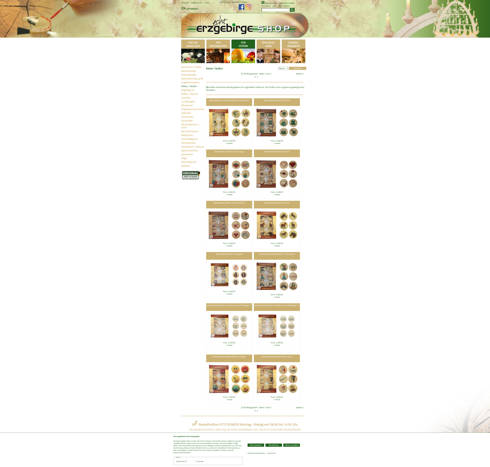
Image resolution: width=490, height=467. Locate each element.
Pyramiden (187, 120)
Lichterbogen (188, 101)
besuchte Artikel (286, 3)
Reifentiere (187, 135)
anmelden (192, 8)
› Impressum (270, 453)
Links (207, 2)
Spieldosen (187, 154)
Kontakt (185, 2)
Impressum (196, 2)
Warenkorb (270, 3)
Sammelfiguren (189, 138)
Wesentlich (180, 461)
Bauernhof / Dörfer (191, 67)
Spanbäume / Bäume (192, 146)
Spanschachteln (189, 150)
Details (229, 143)
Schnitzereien (188, 142)
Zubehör (185, 165)
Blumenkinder (188, 74)
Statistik (200, 461)
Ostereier (186, 112)
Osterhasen (187, 116)
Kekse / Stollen (189, 86)
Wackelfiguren (189, 161)
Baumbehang (188, 70)
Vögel (184, 158)
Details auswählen (291, 445)
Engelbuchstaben (190, 82)
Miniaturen (187, 105)
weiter (299, 73)
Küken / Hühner (189, 93)
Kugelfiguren (188, 90)
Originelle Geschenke (192, 109)
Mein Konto (284, 5)
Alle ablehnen (274, 445)
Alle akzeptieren (256, 445)
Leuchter (186, 97)
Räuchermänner (189, 131)
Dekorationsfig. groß (192, 78)
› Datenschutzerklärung (256, 453)
